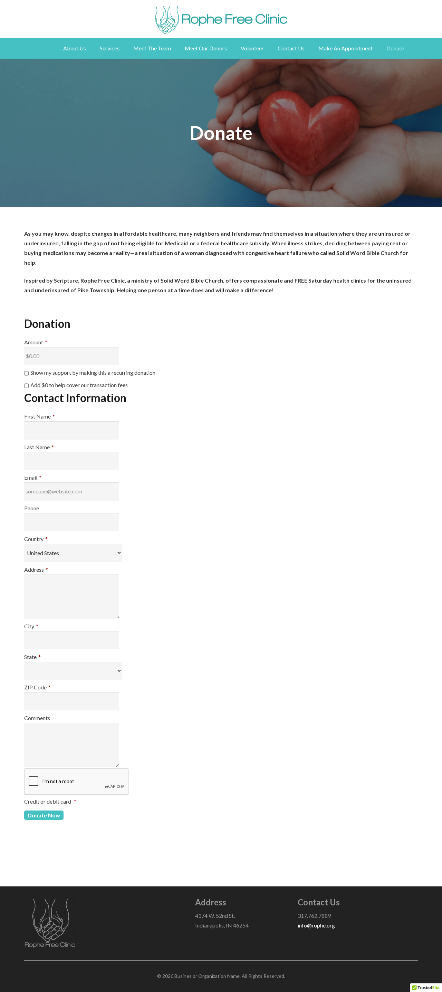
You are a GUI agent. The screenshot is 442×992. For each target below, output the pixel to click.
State (32, 657)
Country (36, 539)
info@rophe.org (316, 925)
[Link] (221, 20)
